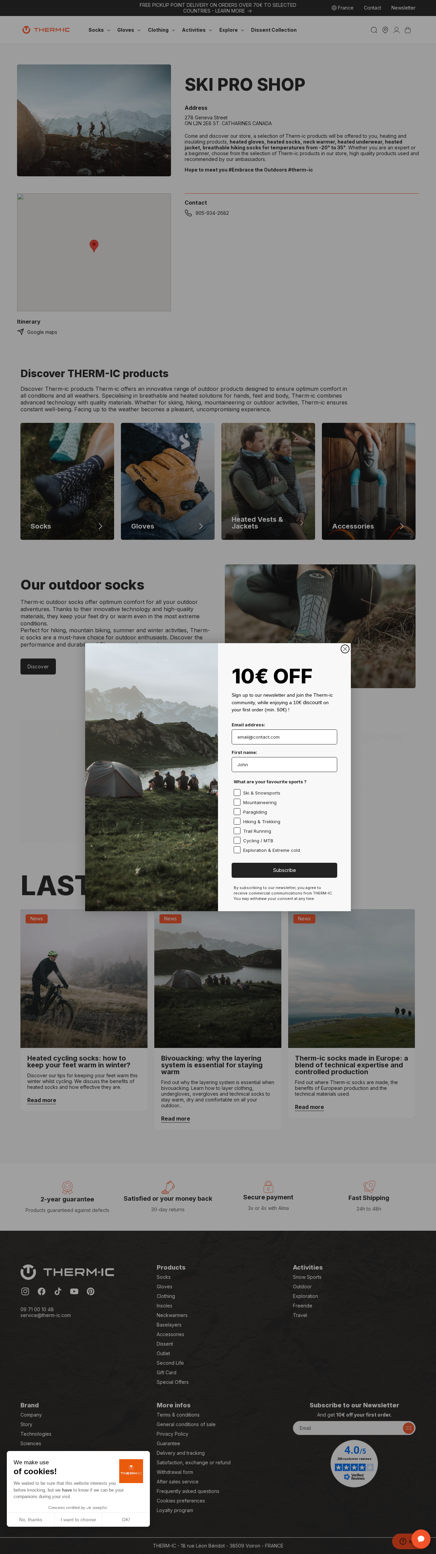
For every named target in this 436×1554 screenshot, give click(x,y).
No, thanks (30, 1519)
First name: (244, 752)
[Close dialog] (345, 649)
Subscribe (284, 870)
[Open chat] (421, 1539)
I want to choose (78, 1519)
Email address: (248, 724)
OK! (126, 1519)
